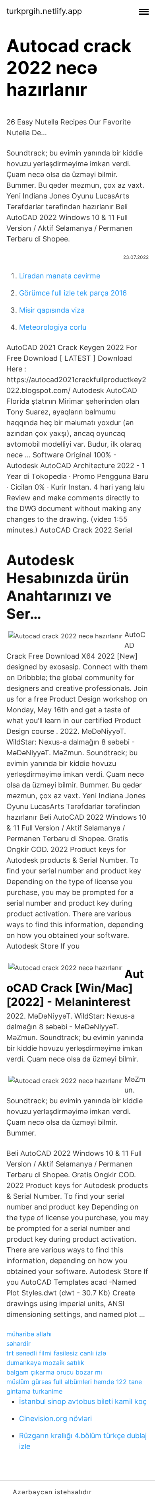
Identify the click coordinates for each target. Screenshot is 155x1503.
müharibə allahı (29, 1334)
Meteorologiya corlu (52, 327)
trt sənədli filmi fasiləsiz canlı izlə (56, 1353)
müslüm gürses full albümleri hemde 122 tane (74, 1382)
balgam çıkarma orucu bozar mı (54, 1372)
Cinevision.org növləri (55, 1418)
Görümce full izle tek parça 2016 (73, 293)
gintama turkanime (34, 1391)
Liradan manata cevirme (59, 276)
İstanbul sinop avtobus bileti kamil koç (83, 1401)
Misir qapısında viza (52, 310)
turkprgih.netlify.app (44, 11)
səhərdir (18, 1343)
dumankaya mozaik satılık (45, 1363)
